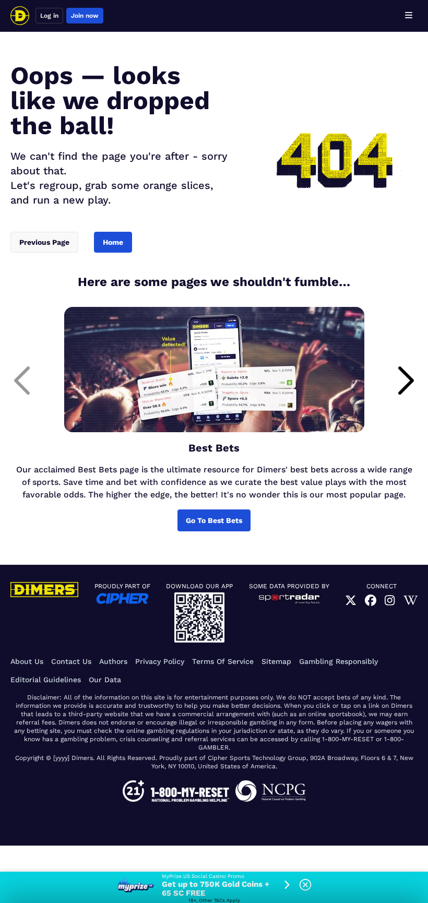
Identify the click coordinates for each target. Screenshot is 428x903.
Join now (85, 15)
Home (113, 242)
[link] (350, 600)
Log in (49, 15)
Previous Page (44, 242)
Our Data (105, 679)
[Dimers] (19, 15)
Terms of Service (223, 661)
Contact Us (71, 661)
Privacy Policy (159, 661)
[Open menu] (409, 16)
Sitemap (276, 661)
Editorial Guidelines (45, 679)
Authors (113, 661)
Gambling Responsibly (338, 661)
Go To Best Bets (214, 520)
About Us (26, 661)
